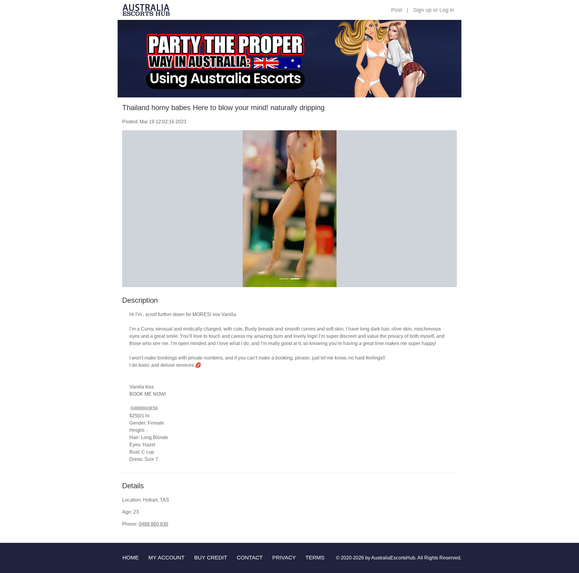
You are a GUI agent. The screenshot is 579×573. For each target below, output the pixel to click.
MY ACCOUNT (166, 558)
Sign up (422, 10)
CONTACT (250, 558)
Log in (446, 10)
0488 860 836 (153, 524)
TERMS (314, 558)
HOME (130, 558)
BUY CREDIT (210, 558)
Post (396, 10)
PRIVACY (284, 558)
